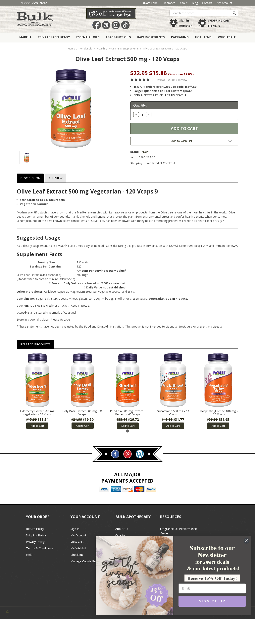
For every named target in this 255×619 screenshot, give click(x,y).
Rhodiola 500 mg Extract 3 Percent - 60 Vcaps (127, 412)
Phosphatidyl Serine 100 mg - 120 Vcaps (218, 412)
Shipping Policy (36, 535)
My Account (224, 3)
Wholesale (227, 37)
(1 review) (158, 80)
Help (29, 555)
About (183, 3)
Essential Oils (88, 37)
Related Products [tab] (35, 344)
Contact (207, 3)
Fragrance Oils (118, 37)
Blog (195, 3)
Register (185, 26)
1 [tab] (127, 430)
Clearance (169, 3)
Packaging (180, 37)
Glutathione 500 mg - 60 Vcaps (173, 412)
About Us (121, 529)
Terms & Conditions (39, 548)
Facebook (96, 25)
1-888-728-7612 (34, 2)
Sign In (75, 529)
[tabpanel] (37, 391)
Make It (25, 37)
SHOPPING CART (219, 20)
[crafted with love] (7, 611)
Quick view (37, 380)
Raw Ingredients (151, 37)
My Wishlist (78, 548)
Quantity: (140, 105)
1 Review (56, 178)
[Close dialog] (246, 541)
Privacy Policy (35, 542)
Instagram (116, 25)
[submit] (234, 12)
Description (30, 178)
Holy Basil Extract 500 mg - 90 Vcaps (82, 412)
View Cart (77, 542)
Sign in (184, 20)
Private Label (149, 3)
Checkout (77, 555)
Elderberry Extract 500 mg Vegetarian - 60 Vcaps (37, 412)
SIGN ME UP (212, 601)
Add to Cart (37, 425)
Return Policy (35, 529)
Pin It (106, 25)
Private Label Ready (54, 37)
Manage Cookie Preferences (90, 561)
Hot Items (203, 37)
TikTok (125, 25)
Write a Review (177, 80)
